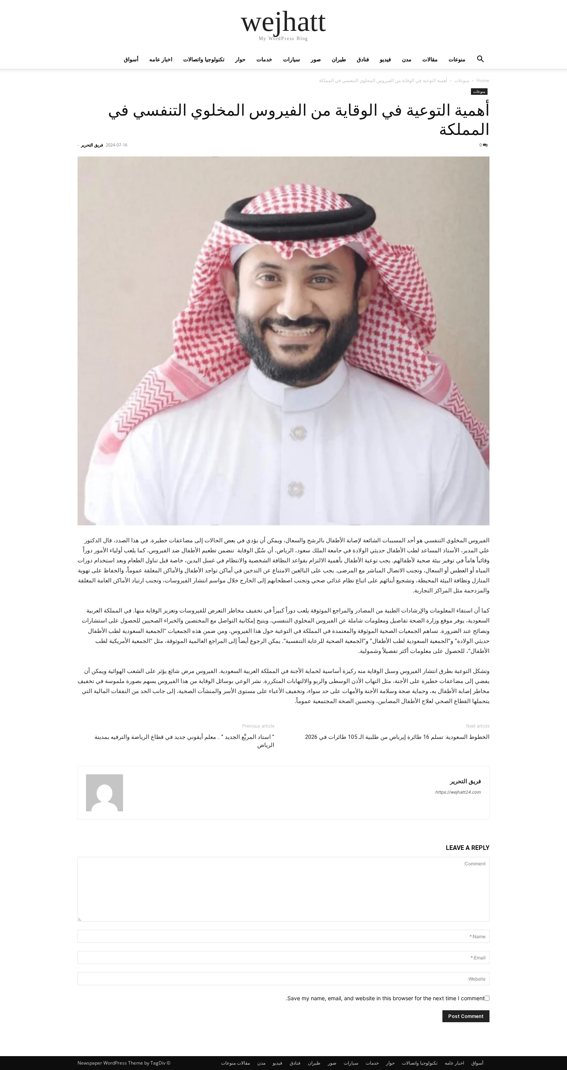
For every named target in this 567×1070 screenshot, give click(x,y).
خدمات (264, 59)
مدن (407, 59)
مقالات (430, 59)
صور (316, 59)
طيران (339, 59)
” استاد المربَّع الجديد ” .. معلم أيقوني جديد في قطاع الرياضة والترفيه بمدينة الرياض (184, 741)
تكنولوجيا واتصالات (203, 59)
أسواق (131, 59)
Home (482, 80)
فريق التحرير (92, 145)
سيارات (291, 59)
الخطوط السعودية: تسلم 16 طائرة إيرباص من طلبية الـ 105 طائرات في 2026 (397, 737)
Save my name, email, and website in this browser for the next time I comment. (385, 998)
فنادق (363, 59)
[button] (480, 60)
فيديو (385, 59)
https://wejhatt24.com (458, 792)
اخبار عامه (160, 59)
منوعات (457, 59)
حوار (240, 59)
